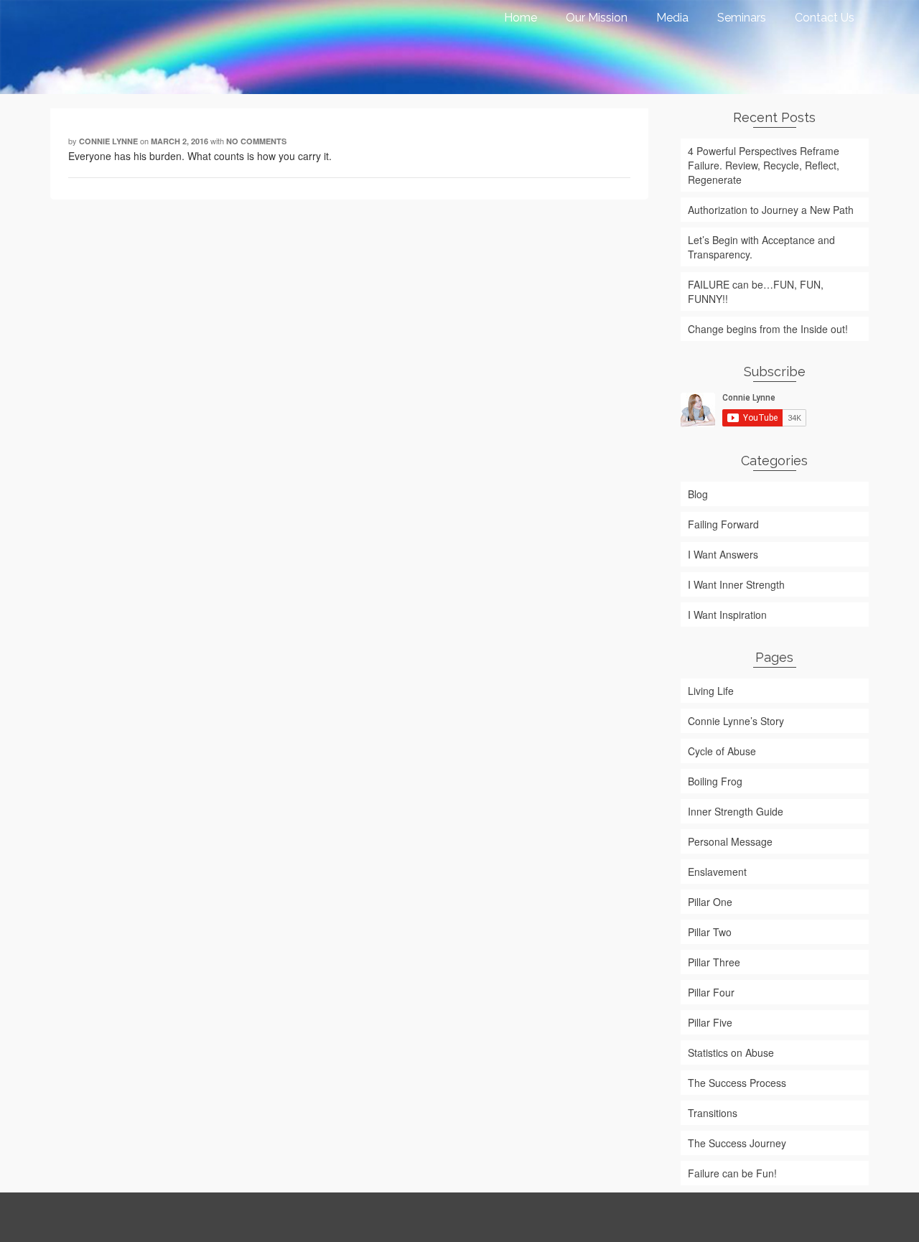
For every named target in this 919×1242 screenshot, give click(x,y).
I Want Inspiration (727, 614)
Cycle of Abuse (722, 751)
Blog (698, 494)
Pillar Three (714, 962)
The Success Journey (737, 1143)
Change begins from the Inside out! (768, 329)
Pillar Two (710, 932)
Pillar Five (710, 1022)
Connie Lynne (108, 141)
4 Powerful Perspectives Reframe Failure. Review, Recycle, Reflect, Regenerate (763, 165)
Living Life (711, 690)
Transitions (712, 1113)
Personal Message (730, 841)
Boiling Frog (715, 781)
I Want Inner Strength (736, 584)
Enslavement (717, 871)
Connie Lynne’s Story (736, 721)
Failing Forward (723, 524)
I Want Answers (723, 554)
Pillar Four (711, 992)
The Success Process (737, 1082)
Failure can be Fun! (732, 1173)
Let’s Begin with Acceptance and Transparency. (761, 247)
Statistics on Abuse (731, 1052)
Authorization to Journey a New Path (771, 209)
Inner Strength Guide (735, 811)
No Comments (256, 141)
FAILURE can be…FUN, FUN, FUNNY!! (756, 291)
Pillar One (710, 902)
